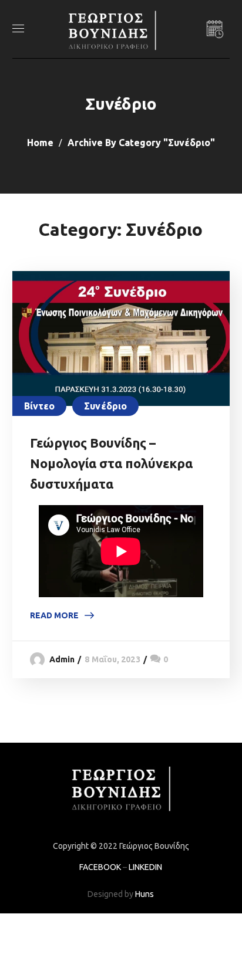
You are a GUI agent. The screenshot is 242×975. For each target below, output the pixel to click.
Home (40, 142)
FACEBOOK (100, 867)
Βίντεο (39, 406)
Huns (144, 894)
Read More (54, 615)
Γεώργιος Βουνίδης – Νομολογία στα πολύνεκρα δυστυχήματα (111, 463)
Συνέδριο (105, 406)
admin (62, 659)
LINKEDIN (145, 867)
